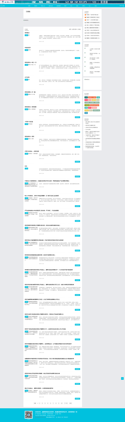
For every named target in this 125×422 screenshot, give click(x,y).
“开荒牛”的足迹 (29, 121)
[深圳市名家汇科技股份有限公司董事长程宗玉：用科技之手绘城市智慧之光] (31, 321)
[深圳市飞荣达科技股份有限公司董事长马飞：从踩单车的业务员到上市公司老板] (31, 335)
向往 (26, 166)
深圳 (86, 97)
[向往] (31, 172)
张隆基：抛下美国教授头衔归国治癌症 (95, 22)
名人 (90, 5)
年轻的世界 (28, 47)
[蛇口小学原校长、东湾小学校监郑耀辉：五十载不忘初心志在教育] (31, 202)
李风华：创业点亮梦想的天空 (93, 30)
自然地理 (58, 5)
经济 (65, 5)
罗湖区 (86, 110)
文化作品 (87, 105)
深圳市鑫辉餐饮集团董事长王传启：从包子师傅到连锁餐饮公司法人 (42, 299)
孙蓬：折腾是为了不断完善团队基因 (94, 25)
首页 (29, 5)
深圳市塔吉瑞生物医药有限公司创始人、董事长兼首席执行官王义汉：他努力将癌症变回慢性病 (49, 284)
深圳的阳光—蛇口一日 (30, 62)
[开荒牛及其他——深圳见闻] (31, 158)
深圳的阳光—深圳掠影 (30, 107)
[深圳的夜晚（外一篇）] (31, 98)
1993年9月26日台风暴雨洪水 (91, 127)
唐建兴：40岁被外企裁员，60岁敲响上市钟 (96, 38)
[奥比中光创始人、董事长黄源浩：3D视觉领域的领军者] (31, 395)
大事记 (83, 5)
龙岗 (86, 112)
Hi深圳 (35, 5)
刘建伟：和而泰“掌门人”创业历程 (94, 17)
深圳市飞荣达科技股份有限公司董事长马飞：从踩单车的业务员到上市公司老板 (45, 329)
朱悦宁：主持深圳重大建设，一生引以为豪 (96, 19)
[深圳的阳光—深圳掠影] (31, 113)
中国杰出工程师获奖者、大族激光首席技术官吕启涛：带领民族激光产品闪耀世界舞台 (47, 181)
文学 (90, 99)
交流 (96, 5)
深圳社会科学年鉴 (95, 105)
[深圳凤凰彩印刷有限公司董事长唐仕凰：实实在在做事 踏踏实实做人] (31, 232)
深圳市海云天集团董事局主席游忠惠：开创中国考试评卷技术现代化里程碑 (44, 240)
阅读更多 (77, 43)
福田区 (93, 99)
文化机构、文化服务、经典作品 (92, 102)
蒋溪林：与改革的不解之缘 (92, 14)
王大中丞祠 (87, 129)
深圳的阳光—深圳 (29, 136)
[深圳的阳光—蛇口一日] (31, 69)
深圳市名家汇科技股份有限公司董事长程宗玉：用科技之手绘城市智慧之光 (44, 314)
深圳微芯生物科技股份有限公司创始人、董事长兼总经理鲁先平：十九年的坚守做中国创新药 (49, 269)
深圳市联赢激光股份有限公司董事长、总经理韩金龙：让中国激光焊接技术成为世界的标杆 (48, 343)
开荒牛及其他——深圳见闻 (32, 151)
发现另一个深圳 (92, 97)
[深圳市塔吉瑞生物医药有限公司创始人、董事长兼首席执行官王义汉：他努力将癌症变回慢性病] (31, 291)
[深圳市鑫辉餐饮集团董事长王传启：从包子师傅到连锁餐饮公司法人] (31, 306)
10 (61, 403)
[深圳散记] (31, 39)
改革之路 (51, 5)
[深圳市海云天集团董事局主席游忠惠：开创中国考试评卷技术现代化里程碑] (31, 246)
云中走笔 (27, 77)
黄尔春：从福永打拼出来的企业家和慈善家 (96, 35)
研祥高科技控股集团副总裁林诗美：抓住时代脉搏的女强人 (40, 255)
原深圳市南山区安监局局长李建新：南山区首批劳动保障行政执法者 (42, 373)
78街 (98, 97)
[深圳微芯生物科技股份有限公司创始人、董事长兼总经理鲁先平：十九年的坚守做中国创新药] (31, 276)
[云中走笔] (31, 84)
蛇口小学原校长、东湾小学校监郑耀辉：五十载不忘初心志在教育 (42, 195)
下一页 (65, 403)
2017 (91, 110)
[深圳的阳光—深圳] (31, 143)
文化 (98, 99)
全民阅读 (94, 107)
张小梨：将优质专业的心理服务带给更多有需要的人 (98, 32)
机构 (90, 107)
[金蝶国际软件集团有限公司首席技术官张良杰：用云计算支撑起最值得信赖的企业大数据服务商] (31, 365)
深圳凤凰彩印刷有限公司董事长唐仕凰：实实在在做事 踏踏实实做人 (42, 225)
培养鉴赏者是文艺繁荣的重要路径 (92, 142)
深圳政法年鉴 (96, 110)
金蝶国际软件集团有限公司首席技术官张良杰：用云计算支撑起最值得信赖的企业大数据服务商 (49, 358)
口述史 (79, 29)
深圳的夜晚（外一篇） (30, 92)
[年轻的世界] (31, 54)
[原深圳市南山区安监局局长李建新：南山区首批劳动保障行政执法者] (31, 380)
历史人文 (43, 5)
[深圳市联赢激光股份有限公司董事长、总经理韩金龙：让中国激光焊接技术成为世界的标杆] (31, 350)
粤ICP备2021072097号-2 (40, 417)
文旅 (77, 5)
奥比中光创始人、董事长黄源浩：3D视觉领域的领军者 (39, 388)
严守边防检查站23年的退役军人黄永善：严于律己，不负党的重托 (42, 210)
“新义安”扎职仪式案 (89, 144)
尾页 (71, 403)
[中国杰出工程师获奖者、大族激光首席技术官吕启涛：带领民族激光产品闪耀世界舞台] (31, 187)
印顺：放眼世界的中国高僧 (92, 27)
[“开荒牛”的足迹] (31, 128)
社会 (71, 5)
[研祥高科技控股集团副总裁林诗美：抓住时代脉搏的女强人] (31, 261)
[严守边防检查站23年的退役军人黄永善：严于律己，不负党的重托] (31, 217)
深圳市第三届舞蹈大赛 (90, 125)
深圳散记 (27, 32)
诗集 (86, 107)
